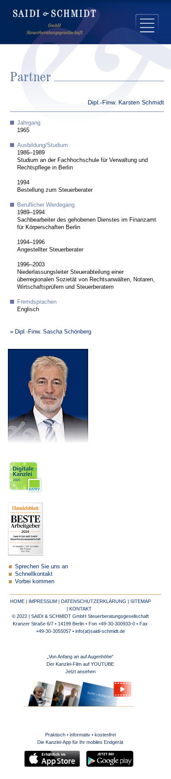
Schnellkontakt (34, 574)
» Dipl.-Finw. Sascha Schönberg (50, 331)
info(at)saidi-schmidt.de (100, 631)
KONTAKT (80, 608)
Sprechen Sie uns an (41, 566)
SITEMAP (140, 601)
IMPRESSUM (42, 601)
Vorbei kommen (34, 581)
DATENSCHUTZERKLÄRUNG (93, 601)
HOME (17, 601)
